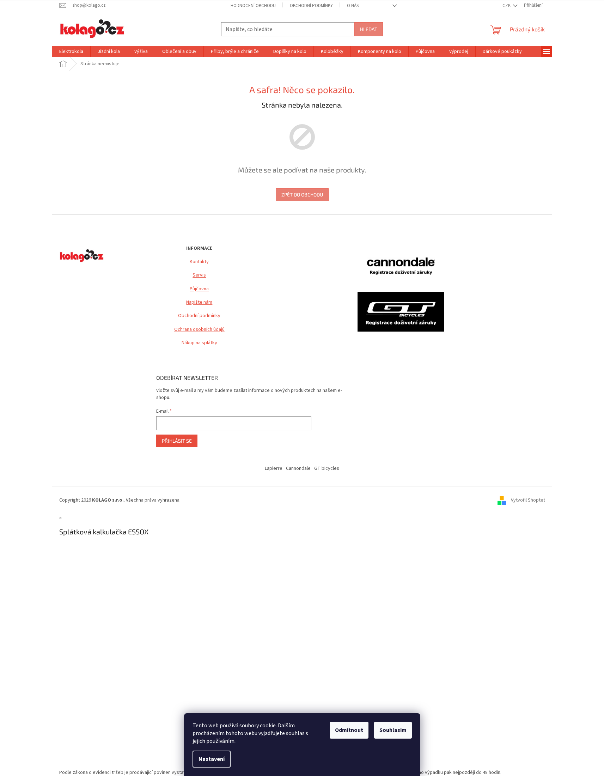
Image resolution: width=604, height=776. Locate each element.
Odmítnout (349, 730)
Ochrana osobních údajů (199, 329)
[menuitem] (71, 51)
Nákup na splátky (199, 343)
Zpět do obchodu (302, 195)
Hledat (368, 29)
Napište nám (199, 302)
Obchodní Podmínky (311, 5)
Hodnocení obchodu (253, 5)
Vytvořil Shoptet (528, 500)
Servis (199, 275)
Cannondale (298, 468)
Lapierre (273, 468)
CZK (507, 5)
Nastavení (212, 759)
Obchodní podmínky (199, 316)
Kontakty (199, 262)
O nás (353, 5)
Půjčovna (199, 289)
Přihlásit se (177, 441)
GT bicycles (326, 468)
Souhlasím (393, 730)
